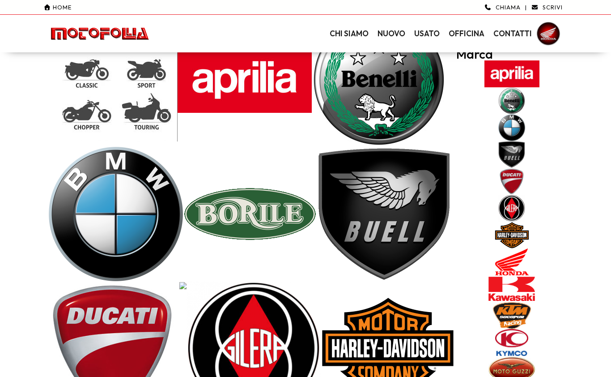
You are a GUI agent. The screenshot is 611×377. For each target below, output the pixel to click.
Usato (427, 33)
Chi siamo (349, 33)
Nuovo (391, 33)
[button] (305, 26)
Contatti (512, 33)
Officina (466, 33)
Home (61, 7)
